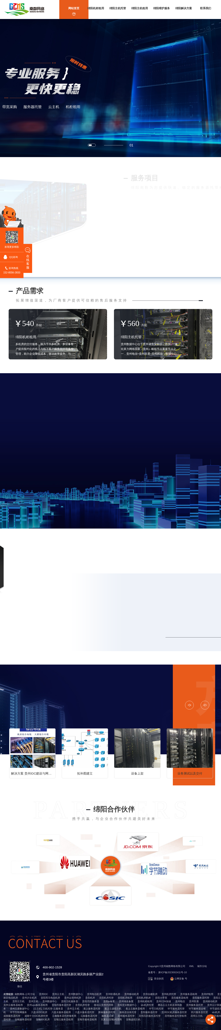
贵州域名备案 (126, 1001)
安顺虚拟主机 (133, 1019)
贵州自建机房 (150, 994)
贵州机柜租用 (145, 1001)
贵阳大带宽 (161, 997)
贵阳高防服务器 (90, 1001)
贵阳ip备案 (109, 1001)
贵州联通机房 (113, 994)
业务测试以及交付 (136, 773)
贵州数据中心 (75, 994)
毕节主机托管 (156, 1008)
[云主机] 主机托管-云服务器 (48, 1008)
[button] (93, 145)
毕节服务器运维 (197, 1008)
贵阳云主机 (18, 1001)
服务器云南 (108, 1015)
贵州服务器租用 (188, 994)
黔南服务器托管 (106, 1012)
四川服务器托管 (199, 1012)
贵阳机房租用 (125, 997)
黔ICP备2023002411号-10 (172, 972)
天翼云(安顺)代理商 (111, 1019)
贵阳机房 (90, 997)
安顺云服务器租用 (63, 1019)
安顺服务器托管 (23, 1019)
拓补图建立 (32, 773)
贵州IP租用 (207, 994)
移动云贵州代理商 (103, 1005)
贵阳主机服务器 (69, 1001)
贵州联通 (194, 1001)
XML (191, 966)
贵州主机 (33, 1001)
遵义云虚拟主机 (112, 1008)
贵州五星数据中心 (19, 1008)
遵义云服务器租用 (135, 1008)
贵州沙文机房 (29, 997)
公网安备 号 (180, 978)
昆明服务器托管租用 (175, 1015)
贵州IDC (43, 994)
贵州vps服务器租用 (37, 1005)
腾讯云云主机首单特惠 (170, 1005)
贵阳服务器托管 (200, 997)
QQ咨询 (13, 257)
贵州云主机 (58, 994)
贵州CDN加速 (163, 1001)
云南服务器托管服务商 (64, 1015)
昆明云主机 (197, 1015)
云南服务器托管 (88, 1015)
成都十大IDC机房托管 (36, 1015)
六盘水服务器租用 (61, 1012)
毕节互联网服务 (18, 1012)
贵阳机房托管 (106, 997)
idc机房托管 (147, 1005)
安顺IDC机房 (43, 1019)
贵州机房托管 (169, 994)
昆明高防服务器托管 (150, 1015)
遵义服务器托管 (91, 1008)
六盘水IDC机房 (39, 1012)
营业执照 (158, 978)
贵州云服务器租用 (13, 1005)
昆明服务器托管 (126, 1015)
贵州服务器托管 (194, 1005)
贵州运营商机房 (72, 997)
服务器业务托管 (127, 1012)
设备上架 (84, 773)
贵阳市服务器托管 (61, 1005)
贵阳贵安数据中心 (127, 1005)
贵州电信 (180, 1001)
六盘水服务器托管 (84, 1012)
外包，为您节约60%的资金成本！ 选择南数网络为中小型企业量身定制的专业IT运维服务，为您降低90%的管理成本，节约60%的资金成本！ (190, 773)
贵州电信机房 (94, 994)
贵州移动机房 (131, 994)
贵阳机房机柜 (143, 997)
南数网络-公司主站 (25, 994)
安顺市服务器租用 (87, 1019)
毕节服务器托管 (176, 1008)
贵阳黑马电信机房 (50, 997)
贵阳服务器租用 (179, 997)
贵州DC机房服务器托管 (174, 1012)
